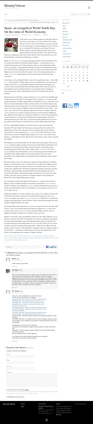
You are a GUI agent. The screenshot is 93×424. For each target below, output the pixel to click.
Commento (9, 372)
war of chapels (12, 74)
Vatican (64, 51)
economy (37, 235)
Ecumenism (66, 34)
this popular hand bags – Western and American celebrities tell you (29, 299)
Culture (64, 28)
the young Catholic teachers (32, 198)
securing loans (23, 211)
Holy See (65, 37)
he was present (31, 132)
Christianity (26, 235)
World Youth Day (18, 240)
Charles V (21, 235)
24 (63, 81)
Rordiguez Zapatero (48, 237)
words (23, 48)
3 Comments (37, 34)
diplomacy (65, 31)
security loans (6, 240)
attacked (38, 97)
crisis (34, 235)
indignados (20, 237)
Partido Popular (30, 237)
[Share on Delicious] (52, 247)
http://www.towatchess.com (19, 306)
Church (30, 235)
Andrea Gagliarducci (13, 34)
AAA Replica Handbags (18, 310)
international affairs (67, 40)
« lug (67, 86)
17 (63, 78)
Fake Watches (15, 291)
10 (63, 75)
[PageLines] (46, 421)
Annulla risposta (29, 347)
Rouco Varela (55, 237)
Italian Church (66, 42)
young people (24, 240)
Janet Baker (15, 270)
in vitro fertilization (13, 237)
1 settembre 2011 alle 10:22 (18, 271)
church (45, 34)
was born (45, 99)
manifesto (7, 113)
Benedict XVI (15, 235)
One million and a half (15, 61)
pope (43, 237)
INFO (5, 14)
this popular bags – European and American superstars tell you (28, 301)
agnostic (51, 63)
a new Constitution (50, 183)
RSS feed (58, 414)
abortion (11, 235)
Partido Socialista (37, 237)
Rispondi (14, 266)
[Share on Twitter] (50, 247)
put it (6, 82)
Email (8, 360)
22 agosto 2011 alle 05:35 (17, 260)
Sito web (9, 366)
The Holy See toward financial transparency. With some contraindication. (23, 20)
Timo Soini (30, 186)
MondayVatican (14, 5)
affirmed (38, 134)
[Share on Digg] (55, 247)
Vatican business (67, 54)
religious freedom (67, 48)
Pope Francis (66, 45)
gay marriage (47, 235)
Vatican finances (67, 56)
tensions (7, 145)
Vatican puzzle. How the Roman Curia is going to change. (42, 22)
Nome (8, 354)
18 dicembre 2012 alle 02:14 (18, 292)
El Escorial (42, 235)
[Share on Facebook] (47, 247)
